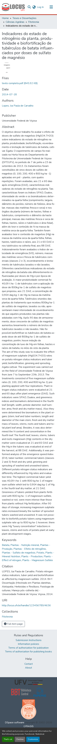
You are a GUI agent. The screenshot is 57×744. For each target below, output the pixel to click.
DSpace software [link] (14, 722)
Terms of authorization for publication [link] (28, 648)
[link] (28, 83)
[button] (13, 7)
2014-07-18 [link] (9, 94)
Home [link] (5, 18)
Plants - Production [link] (32, 556)
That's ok (8, 739)
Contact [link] (28, 664)
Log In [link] (40, 7)
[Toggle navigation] (51, 7)
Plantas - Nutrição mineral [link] (24, 545)
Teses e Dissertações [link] (24, 18)
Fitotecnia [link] (33, 22)
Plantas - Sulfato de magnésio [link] (18, 552)
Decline (19, 739)
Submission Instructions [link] (28, 640)
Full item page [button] (14, 624)
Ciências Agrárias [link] (15, 22)
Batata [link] (5, 545)
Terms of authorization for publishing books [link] (28, 651)
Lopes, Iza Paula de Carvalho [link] (17, 105)
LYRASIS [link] (29, 726)
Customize (33, 739)
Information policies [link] (28, 644)
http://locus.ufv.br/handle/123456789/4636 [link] (26, 605)
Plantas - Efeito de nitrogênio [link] (29, 549)
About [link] (28, 667)
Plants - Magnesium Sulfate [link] (37, 560)
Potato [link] (40, 552)
